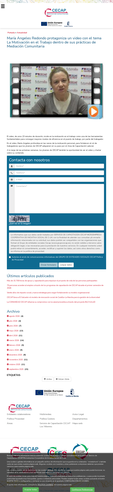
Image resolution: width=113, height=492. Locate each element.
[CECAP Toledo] (56, 12)
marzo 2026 (14, 340)
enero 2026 (14, 350)
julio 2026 (13, 321)
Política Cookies (47, 418)
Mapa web (77, 423)
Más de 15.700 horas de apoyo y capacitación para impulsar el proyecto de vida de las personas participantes (52, 280)
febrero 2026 (14, 345)
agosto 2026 (14, 316)
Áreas (10, 423)
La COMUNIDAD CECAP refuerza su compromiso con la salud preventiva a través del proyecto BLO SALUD (51, 302)
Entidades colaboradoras (19, 414)
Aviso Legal (78, 414)
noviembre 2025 (16, 359)
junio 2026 (13, 326)
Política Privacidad (15, 418)
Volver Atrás (63, 379)
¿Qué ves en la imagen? (20, 223)
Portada (11, 32)
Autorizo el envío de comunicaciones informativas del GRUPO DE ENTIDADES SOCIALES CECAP (57, 258)
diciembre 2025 (15, 355)
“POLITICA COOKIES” (45, 485)
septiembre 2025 (16, 369)
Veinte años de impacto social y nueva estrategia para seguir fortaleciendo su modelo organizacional (48, 292)
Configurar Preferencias (82, 489)
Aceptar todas (30, 489)
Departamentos (80, 418)
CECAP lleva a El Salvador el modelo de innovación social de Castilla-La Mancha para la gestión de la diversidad (53, 297)
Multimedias (45, 414)
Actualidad (22, 32)
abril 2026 (13, 335)
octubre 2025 (14, 364)
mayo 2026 (13, 331)
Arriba (49, 379)
